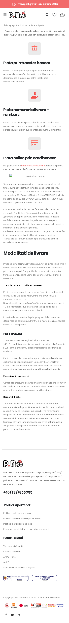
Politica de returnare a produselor (22, 518)
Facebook (6, 614)
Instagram (18, 614)
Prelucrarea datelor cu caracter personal (26, 529)
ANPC (6, 562)
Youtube (12, 614)
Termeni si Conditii (13, 546)
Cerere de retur (12, 551)
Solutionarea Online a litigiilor (19, 567)
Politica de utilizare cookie (17, 523)
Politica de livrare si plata (17, 513)
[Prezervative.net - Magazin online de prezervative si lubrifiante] (17, 14)
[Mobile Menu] (6, 15)
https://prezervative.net (33, 165)
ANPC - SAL (9, 556)
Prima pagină (10, 25)
